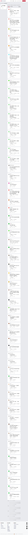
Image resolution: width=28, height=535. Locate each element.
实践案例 (11, 23)
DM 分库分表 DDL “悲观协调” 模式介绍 (14, 410)
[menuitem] (13, 1)
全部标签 (19, 6)
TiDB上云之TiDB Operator (15, 240)
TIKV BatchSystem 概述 (14, 99)
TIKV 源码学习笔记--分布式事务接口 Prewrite (14, 125)
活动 (1, 524)
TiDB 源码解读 (15, 49)
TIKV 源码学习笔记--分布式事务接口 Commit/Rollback (14, 116)
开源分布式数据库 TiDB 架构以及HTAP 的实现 (14, 82)
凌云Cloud (11, 80)
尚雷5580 (11, 54)
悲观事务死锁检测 (13, 457)
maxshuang (11, 281)
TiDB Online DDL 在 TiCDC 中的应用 (13, 284)
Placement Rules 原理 (14, 487)
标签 (2, 3)
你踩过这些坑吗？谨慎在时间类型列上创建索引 (14, 275)
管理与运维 (11, 31)
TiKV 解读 (18, 93)
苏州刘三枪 (11, 215)
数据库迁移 (14, 23)
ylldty (10, 88)
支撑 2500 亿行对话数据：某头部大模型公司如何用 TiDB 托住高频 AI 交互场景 (15, 21)
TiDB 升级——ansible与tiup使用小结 (14, 418)
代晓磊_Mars (11, 239)
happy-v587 (11, 45)
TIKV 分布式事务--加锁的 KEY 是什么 (14, 141)
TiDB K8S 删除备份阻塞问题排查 (14, 495)
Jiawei (10, 307)
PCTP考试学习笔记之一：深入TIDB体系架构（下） (14, 257)
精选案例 (17, 24)
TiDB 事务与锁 (12, 225)
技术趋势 (11, 14)
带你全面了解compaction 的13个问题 (14, 266)
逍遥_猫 (10, 323)
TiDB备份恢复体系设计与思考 (15, 480)
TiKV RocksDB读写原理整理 (14, 218)
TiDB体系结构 (12, 361)
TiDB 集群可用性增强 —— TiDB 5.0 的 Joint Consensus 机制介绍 (14, 426)
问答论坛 (2, 525)
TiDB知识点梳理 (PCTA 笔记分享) (14, 176)
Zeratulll (10, 272)
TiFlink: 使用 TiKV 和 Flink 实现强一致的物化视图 (14, 435)
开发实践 (11, 185)
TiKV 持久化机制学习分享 (14, 30)
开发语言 (11, 127)
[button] (21, 0)
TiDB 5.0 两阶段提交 (13, 472)
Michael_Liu (11, 71)
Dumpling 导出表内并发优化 (14, 369)
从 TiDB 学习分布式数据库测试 (14, 48)
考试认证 (8, 528)
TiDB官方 (10, 18)
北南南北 (10, 28)
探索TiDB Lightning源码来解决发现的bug (14, 332)
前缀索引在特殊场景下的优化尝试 (14, 378)
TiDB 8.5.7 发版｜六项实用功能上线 (14, 11)
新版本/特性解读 (15, 13)
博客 (1, 3)
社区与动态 (11, 75)
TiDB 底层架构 (12, 13)
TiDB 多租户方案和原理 (14, 201)
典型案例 (8, 529)
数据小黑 (10, 315)
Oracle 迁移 (18, 41)
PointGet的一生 (13, 301)
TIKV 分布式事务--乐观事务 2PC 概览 (14, 159)
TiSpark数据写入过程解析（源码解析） (14, 317)
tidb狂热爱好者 (11, 189)
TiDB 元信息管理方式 (13, 339)
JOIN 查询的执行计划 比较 (14, 325)
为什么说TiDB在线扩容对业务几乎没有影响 (15, 167)
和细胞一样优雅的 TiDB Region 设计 (14, 210)
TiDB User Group (16, 524)
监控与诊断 (14, 294)
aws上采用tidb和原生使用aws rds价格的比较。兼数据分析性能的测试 (14, 192)
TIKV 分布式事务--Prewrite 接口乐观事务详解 (14, 150)
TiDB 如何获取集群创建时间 (14, 347)
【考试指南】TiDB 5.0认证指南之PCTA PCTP (15, 309)
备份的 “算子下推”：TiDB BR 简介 (14, 402)
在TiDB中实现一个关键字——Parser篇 (14, 386)
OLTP (16, 276)
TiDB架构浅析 (12, 354)
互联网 (14, 24)
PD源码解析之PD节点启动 (14, 450)
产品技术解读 (11, 40)
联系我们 (15, 528)
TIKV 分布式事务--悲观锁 (14, 133)
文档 (7, 524)
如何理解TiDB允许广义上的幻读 (15, 465)
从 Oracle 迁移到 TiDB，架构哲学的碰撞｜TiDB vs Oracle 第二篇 (15, 38)
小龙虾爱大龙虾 (11, 63)
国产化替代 (15, 41)
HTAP (17, 40)
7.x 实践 (11, 195)
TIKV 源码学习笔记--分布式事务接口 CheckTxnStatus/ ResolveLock (14, 107)
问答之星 (15, 525)
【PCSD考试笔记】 (13, 184)
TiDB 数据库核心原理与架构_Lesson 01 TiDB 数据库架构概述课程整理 (14, 57)
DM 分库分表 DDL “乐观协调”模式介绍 (14, 394)
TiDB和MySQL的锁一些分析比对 (14, 443)
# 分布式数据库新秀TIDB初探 (15, 233)
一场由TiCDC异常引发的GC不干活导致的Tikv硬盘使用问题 (14, 292)
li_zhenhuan (11, 199)
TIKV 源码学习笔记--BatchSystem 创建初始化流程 (14, 91)
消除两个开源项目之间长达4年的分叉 (14, 249)
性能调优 (16, 23)
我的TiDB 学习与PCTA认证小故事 (15, 74)
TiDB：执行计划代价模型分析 (15, 66)
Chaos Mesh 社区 (3, 528)
